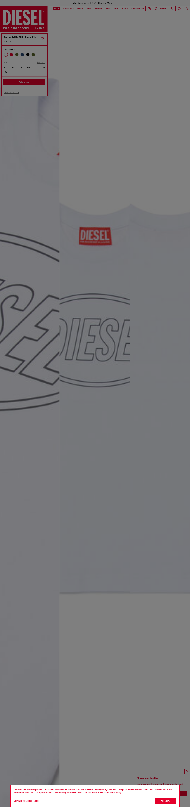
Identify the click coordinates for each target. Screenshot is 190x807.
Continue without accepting (27, 801)
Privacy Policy (97, 792)
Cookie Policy (114, 792)
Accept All (165, 801)
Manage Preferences (70, 792)
